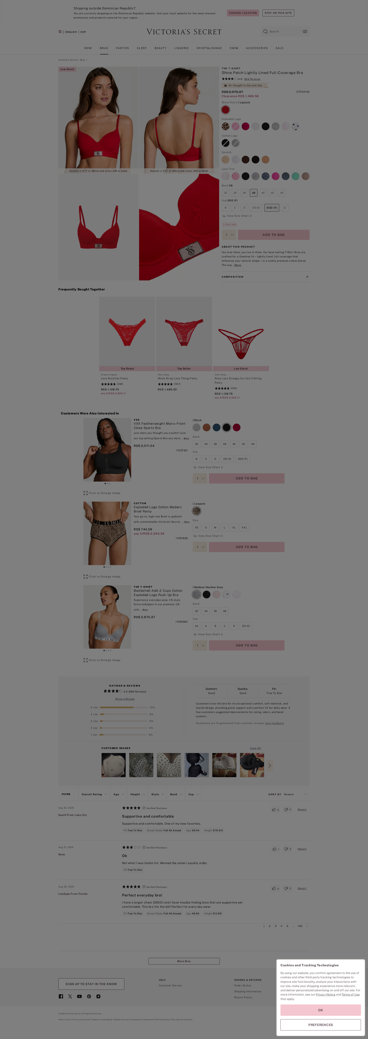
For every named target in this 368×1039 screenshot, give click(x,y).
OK (320, 1010)
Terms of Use (351, 994)
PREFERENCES (320, 1025)
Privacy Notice (325, 994)
